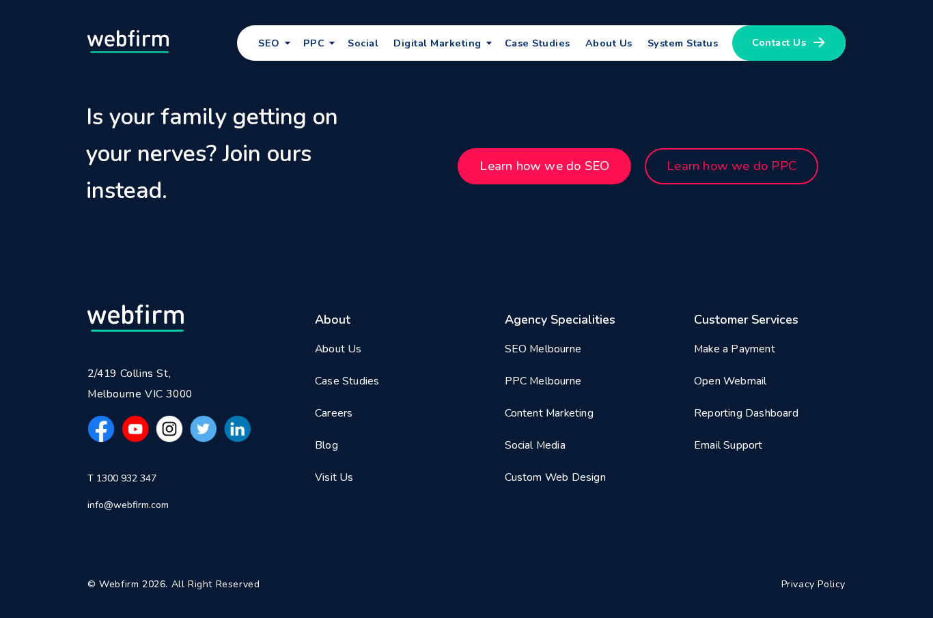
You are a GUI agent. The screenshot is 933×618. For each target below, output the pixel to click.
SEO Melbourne (543, 348)
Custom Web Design (555, 477)
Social (363, 43)
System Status (683, 43)
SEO (269, 43)
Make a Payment (734, 348)
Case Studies (537, 43)
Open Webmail (730, 381)
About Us (608, 43)
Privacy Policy (813, 584)
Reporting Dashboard (746, 413)
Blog (326, 445)
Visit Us (334, 477)
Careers (333, 413)
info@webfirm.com (128, 504)
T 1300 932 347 (121, 478)
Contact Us (779, 42)
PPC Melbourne (543, 381)
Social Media (535, 445)
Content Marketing (549, 413)
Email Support (728, 445)
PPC (314, 43)
